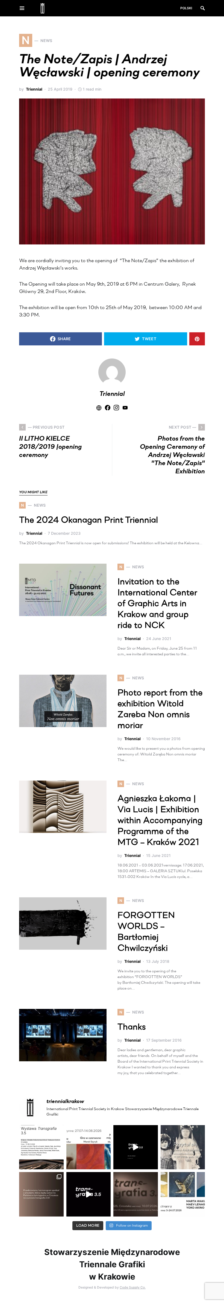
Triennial (34, 89)
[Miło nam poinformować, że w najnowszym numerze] (41, 1147)
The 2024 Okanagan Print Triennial (88, 520)
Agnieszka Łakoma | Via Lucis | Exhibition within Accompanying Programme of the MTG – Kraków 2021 (159, 821)
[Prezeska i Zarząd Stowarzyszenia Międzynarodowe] (88, 1147)
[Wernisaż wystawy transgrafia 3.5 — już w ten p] (88, 1194)
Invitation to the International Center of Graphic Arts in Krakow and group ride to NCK (157, 604)
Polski (186, 8)
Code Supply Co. (133, 1287)
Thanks (131, 1027)
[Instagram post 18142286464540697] (41, 1194)
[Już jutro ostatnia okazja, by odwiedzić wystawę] (135, 1147)
